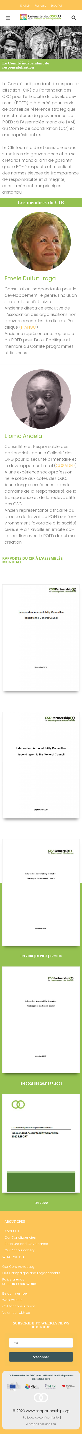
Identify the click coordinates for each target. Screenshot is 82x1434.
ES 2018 (41, 956)
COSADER (65, 465)
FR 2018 (56, 956)
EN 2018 (26, 956)
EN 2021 (26, 1083)
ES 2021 (41, 1083)
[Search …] (73, 18)
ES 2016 (48, 701)
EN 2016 (33, 701)
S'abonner (41, 1357)
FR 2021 (56, 1083)
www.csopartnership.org (47, 1411)
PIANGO (28, 327)
